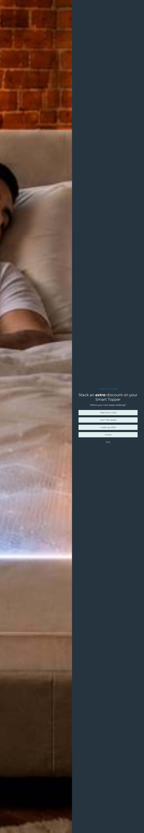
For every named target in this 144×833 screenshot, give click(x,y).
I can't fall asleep (108, 420)
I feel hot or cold (108, 412)
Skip (108, 442)
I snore (108, 434)
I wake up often (108, 427)
